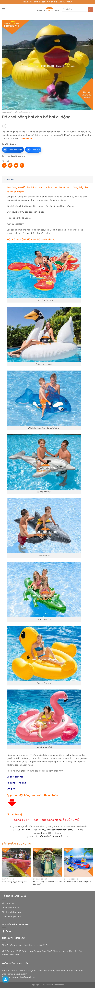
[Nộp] (90, 9)
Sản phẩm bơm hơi (23, 112)
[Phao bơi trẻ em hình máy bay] (78, 862)
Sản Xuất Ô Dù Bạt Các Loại (53, 836)
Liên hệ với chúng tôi (12, 916)
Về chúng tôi (8, 903)
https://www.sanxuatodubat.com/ (55, 829)
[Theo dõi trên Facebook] (3, 931)
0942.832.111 (15, 954)
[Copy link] (22, 165)
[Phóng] (5, 107)
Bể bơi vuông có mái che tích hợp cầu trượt (47, 882)
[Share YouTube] (16, 165)
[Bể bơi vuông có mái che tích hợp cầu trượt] (47, 862)
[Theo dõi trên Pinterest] (7, 931)
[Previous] (2, 869)
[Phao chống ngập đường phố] (16, 862)
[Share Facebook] (4, 165)
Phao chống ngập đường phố (14, 881)
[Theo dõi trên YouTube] (10, 931)
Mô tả (10, 179)
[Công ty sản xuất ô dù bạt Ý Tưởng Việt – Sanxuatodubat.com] (47, 9)
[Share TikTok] (10, 165)
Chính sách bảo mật (11, 912)
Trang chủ (7, 112)
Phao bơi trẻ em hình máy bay (77, 881)
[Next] (93, 869)
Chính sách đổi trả (11, 907)
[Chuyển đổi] (4, 179)
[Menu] (3, 9)
